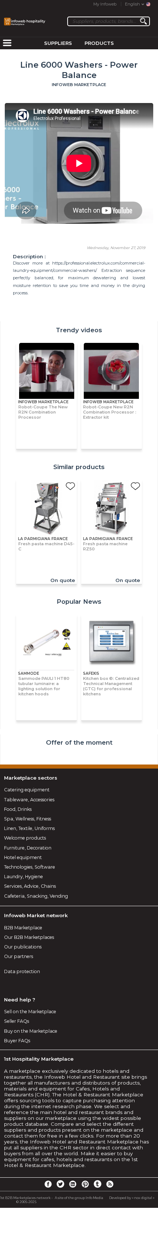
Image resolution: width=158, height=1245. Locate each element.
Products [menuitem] (99, 43)
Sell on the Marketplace (30, 1011)
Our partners (18, 956)
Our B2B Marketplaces (29, 937)
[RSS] (110, 1184)
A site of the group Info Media (79, 1198)
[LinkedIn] (73, 1184)
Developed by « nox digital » (131, 1198)
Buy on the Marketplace (30, 1031)
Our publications (23, 947)
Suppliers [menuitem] (58, 43)
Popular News (79, 601)
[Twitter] (60, 1184)
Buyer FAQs (17, 1040)
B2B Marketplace (23, 927)
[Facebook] (48, 1184)
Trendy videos (79, 330)
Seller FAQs (16, 1021)
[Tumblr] (97, 1184)
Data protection (22, 971)
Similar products (79, 467)
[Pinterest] (85, 1184)
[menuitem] (7, 43)
